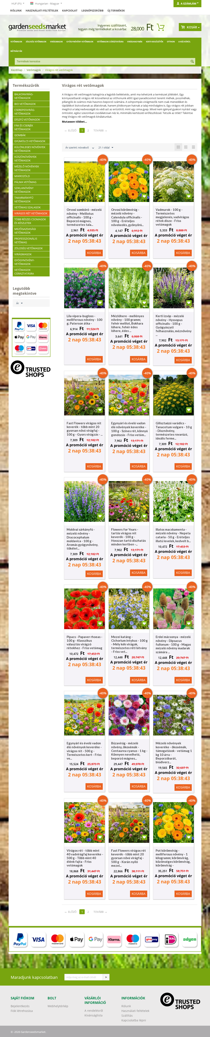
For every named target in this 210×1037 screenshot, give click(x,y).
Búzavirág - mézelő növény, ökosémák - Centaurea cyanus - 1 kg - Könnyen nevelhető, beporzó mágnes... (129, 750)
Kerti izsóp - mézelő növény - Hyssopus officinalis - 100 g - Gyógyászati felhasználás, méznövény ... (174, 325)
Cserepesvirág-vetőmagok (24, 111)
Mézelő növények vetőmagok (26, 168)
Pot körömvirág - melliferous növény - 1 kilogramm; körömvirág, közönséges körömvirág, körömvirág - (173, 858)
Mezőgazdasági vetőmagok (25, 230)
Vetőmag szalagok (27, 207)
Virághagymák (134, 41)
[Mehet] (106, 977)
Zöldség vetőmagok (36, 41)
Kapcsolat (70, 10)
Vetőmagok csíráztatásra (110, 41)
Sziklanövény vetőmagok (23, 190)
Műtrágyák (16, 51)
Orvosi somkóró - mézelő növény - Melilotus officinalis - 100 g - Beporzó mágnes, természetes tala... (84, 217)
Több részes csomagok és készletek (30, 221)
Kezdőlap (16, 70)
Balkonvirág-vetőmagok (23, 96)
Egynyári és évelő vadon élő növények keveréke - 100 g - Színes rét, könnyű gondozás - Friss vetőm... (129, 429)
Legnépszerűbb (92, 10)
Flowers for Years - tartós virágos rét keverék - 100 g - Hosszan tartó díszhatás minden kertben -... (128, 537)
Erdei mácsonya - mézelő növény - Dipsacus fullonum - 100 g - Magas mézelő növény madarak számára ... (173, 644)
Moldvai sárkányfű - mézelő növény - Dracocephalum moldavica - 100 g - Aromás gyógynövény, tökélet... (82, 539)
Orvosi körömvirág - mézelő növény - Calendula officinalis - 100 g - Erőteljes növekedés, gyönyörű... (127, 217)
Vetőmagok (16, 41)
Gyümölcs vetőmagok (29, 141)
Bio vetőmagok (25, 104)
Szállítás (127, 1015)
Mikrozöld (22, 176)
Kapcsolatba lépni (133, 1020)
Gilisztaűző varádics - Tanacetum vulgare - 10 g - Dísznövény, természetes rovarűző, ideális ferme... (174, 430)
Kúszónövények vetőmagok (25, 158)
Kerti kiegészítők (154, 41)
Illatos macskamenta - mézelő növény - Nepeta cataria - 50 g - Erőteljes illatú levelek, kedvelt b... (173, 535)
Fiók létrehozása (22, 1011)
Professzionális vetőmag (25, 240)
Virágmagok (56, 41)
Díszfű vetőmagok (27, 119)
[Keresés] (192, 61)
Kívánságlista (93, 1015)
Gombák (20, 135)
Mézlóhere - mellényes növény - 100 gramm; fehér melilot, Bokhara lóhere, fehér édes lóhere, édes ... (127, 323)
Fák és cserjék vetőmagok (23, 127)
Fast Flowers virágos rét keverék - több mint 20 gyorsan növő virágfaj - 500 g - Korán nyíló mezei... (128, 858)
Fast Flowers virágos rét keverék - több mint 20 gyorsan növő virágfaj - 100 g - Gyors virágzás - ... (85, 428)
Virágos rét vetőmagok (30, 213)
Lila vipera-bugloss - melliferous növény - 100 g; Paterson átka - (84, 319)
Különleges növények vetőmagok (29, 149)
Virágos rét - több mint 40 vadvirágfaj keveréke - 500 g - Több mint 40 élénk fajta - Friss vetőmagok (85, 858)
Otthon (171, 41)
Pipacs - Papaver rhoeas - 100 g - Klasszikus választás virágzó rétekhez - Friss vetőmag (84, 642)
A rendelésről (93, 1011)
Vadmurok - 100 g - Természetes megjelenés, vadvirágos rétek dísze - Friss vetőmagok (172, 217)
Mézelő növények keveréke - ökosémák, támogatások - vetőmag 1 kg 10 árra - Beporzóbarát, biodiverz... (174, 752)
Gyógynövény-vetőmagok (79, 41)
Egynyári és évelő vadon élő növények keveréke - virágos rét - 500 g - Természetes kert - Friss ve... (84, 750)
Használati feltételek (42, 10)
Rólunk (16, 10)
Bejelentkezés (20, 1006)
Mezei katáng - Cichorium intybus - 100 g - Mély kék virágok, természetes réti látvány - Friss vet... (129, 644)
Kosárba (94, 253)
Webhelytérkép (58, 1006)
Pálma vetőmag (25, 182)
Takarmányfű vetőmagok (23, 199)
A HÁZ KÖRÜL (184, 41)
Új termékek (116, 10)
